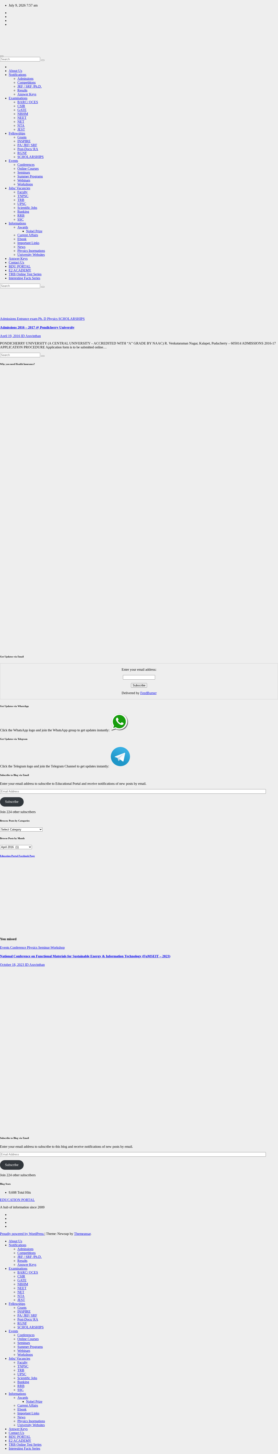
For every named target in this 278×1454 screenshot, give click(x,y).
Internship (7, 976)
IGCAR (16, 1021)
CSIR (21, 106)
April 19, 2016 (10, 336)
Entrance (23, 319)
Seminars (23, 172)
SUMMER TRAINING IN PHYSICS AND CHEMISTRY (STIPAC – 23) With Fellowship (11, 1047)
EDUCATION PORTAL (10, 34)
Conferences (26, 164)
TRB (20, 200)
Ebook (21, 239)
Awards (22, 227)
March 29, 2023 (7, 1071)
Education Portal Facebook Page (17, 856)
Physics (52, 319)
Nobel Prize (34, 231)
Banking (23, 211)
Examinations (18, 98)
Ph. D (42, 319)
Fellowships (17, 133)
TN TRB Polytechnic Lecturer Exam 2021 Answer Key (9, 1105)
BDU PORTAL (20, 266)
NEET (21, 118)
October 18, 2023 (12, 965)
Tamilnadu (7, 1085)
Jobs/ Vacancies (19, 188)
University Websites (31, 254)
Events (13, 161)
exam (34, 319)
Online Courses (28, 168)
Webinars (23, 180)
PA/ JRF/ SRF (27, 145)
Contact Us (16, 262)
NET (20, 121)
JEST (21, 129)
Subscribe (11, 802)
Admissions (25, 78)
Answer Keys (26, 94)
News (21, 247)
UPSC (21, 204)
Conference (18, 947)
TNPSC (22, 196)
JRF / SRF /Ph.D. (29, 86)
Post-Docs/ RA (27, 149)
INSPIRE (24, 141)
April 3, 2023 (9, 1005)
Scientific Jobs (27, 208)
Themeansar (82, 1234)
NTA (21, 125)
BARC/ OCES (27, 102)
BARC (5, 1021)
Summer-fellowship (7, 970)
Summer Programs (30, 176)
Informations (17, 223)
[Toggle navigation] (1, 56)
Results (22, 90)
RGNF (22, 153)
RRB (21, 215)
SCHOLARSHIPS (30, 157)
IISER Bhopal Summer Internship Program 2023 (10, 990)
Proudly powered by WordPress (22, 1234)
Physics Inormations (31, 251)
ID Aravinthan (31, 336)
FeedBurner (148, 693)
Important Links (28, 243)
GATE (21, 110)
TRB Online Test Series (25, 274)
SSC (20, 219)
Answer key (8, 1081)
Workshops (25, 184)
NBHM (22, 114)
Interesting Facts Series (24, 278)
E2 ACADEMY (20, 270)
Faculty (22, 192)
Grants (21, 137)
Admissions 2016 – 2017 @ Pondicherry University (37, 327)
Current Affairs (27, 235)
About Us (15, 71)
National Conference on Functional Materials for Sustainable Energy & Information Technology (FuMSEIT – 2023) (85, 956)
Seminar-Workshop (51, 947)
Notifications (17, 75)
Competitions (26, 82)
